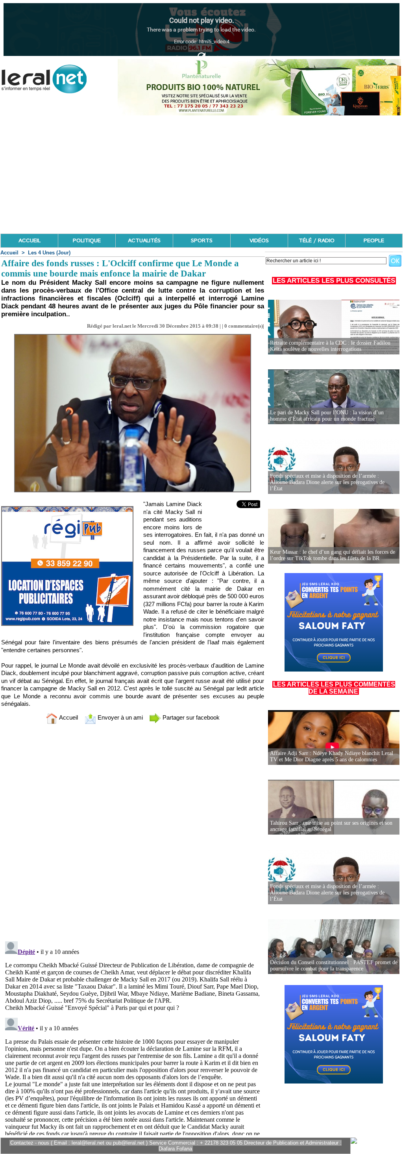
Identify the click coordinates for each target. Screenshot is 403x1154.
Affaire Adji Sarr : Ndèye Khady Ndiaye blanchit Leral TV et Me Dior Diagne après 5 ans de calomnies (331, 756)
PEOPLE (374, 241)
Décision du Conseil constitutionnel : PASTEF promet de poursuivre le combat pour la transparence (333, 965)
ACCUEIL (29, 241)
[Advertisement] (201, 174)
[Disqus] (132, 834)
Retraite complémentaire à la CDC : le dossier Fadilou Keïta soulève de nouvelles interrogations (330, 346)
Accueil (9, 253)
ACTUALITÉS (144, 241)
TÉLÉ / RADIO (317, 241)
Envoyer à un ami (119, 717)
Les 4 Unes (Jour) (49, 253)
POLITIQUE (87, 241)
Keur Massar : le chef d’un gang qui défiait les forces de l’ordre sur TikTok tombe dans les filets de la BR (332, 555)
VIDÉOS (259, 241)
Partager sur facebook (190, 717)
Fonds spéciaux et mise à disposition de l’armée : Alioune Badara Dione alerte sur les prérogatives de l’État (327, 482)
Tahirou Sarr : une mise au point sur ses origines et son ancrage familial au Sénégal (331, 826)
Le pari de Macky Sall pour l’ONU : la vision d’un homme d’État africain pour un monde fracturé (327, 416)
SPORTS (202, 241)
